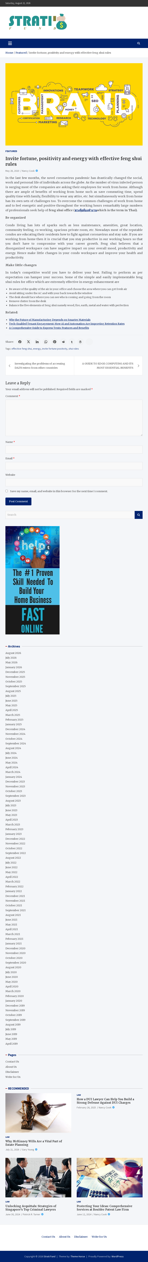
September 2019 (15, 1020)
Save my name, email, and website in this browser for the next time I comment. (59, 491)
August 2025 (13, 691)
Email (10, 458)
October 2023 (13, 791)
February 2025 (14, 719)
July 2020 (11, 972)
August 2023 (13, 800)
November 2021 (15, 900)
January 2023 (13, 834)
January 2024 (13, 777)
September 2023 (15, 795)
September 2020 (15, 962)
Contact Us (12, 1061)
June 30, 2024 (12, 1214)
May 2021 (11, 924)
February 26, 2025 (86, 1107)
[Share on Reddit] (63, 341)
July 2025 (10, 695)
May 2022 (11, 872)
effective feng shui (22, 348)
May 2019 (11, 1038)
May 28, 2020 (12, 170)
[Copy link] (89, 341)
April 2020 (11, 986)
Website (10, 474)
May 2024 (11, 762)
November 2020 (15, 953)
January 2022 (13, 891)
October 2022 (13, 848)
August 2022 (13, 857)
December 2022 (15, 838)
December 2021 (15, 896)
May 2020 (11, 981)
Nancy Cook (28, 170)
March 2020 (12, 991)
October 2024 (13, 738)
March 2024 (12, 772)
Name (10, 442)
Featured (11, 151)
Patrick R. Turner (31, 1214)
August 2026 (13, 653)
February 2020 (14, 996)
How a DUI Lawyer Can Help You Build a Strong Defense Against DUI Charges (105, 1101)
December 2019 (15, 1005)
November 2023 (15, 786)
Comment (12, 396)
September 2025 (15, 686)
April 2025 (11, 710)
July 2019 (10, 1029)
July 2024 (11, 753)
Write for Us (12, 1077)
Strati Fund (49, 1256)
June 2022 (11, 867)
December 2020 (15, 948)
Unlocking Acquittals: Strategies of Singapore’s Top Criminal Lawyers (30, 1207)
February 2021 (14, 938)
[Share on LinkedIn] (37, 341)
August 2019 (13, 1024)
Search (139, 515)
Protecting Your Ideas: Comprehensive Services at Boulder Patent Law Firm (104, 1207)
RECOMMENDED (18, 1088)
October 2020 (13, 958)
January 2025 (13, 724)
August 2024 (13, 748)
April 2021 (11, 929)
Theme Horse (78, 1256)
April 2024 (11, 767)
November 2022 (15, 843)
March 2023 (12, 824)
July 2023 (10, 805)
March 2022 (12, 881)
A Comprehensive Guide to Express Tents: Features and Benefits (49, 327)
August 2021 (13, 915)
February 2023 (14, 829)
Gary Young (28, 1149)
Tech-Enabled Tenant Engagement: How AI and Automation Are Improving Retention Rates (67, 323)
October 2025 (13, 681)
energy (37, 348)
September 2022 (15, 853)
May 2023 (11, 815)
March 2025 (12, 715)
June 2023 (11, 810)
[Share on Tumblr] (71, 341)
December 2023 (15, 781)
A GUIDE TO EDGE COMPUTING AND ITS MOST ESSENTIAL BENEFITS (107, 365)
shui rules (74, 348)
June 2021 (11, 919)
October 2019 (13, 1015)
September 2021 (15, 910)
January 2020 (13, 1000)
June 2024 (11, 757)
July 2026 (11, 657)
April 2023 (11, 819)
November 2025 (15, 676)
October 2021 (13, 905)
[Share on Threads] (80, 341)
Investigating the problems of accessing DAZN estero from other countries (40, 365)
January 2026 (13, 667)
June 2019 (11, 1034)
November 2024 (15, 734)
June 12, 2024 (84, 1214)
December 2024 (15, 729)
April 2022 (11, 877)
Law (7, 1137)
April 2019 (11, 1043)
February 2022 (14, 886)
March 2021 (12, 934)
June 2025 (11, 700)
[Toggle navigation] (10, 43)
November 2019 (15, 1010)
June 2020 (11, 977)
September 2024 (15, 743)
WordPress (118, 1256)
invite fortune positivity (54, 348)
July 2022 (10, 862)
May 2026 (11, 662)
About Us (11, 1066)
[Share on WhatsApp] (45, 341)
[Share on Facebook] (19, 341)
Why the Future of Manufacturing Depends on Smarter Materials (49, 319)
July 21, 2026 (12, 1149)
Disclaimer (12, 1072)
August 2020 (13, 967)
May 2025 (11, 705)
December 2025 (15, 672)
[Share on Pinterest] (54, 341)
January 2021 (13, 943)
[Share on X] (28, 341)
